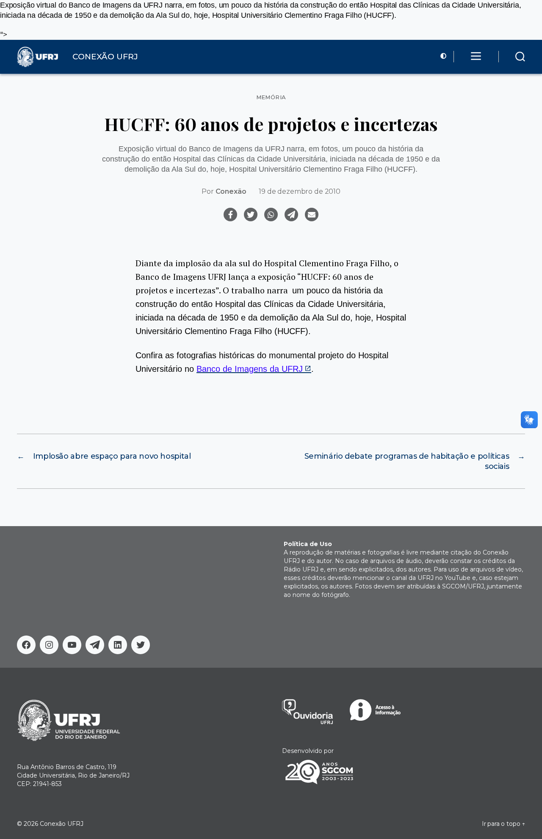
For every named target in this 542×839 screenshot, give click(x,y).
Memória (271, 97)
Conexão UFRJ (61, 824)
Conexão (231, 191)
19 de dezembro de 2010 (299, 191)
